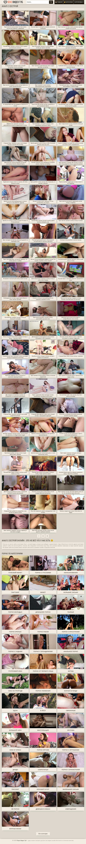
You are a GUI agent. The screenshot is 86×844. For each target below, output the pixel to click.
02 (43, 536)
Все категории (43, 834)
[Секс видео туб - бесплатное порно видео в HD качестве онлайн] (13, 1)
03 (47, 536)
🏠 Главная (58, 2)
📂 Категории (68, 2)
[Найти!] (51, 2)
